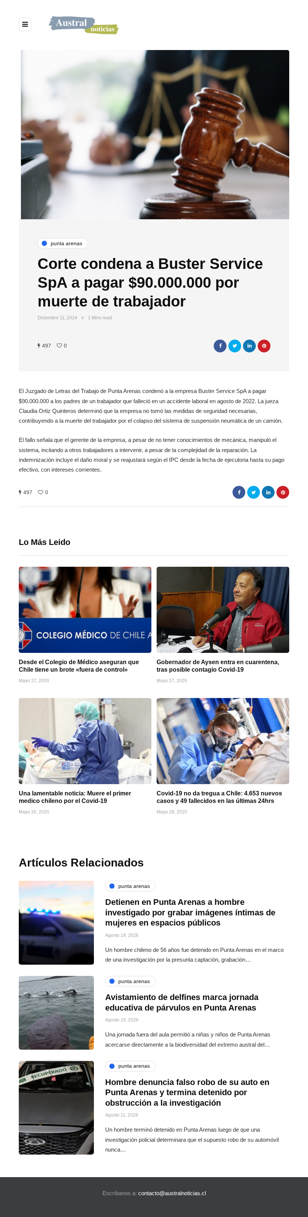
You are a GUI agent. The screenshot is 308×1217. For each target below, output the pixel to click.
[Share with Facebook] (220, 346)
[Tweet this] (234, 346)
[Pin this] (264, 346)
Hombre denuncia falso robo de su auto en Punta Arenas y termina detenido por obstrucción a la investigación (187, 1092)
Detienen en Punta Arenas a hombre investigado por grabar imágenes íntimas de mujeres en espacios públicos (190, 912)
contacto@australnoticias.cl (172, 1193)
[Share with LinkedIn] (249, 346)
